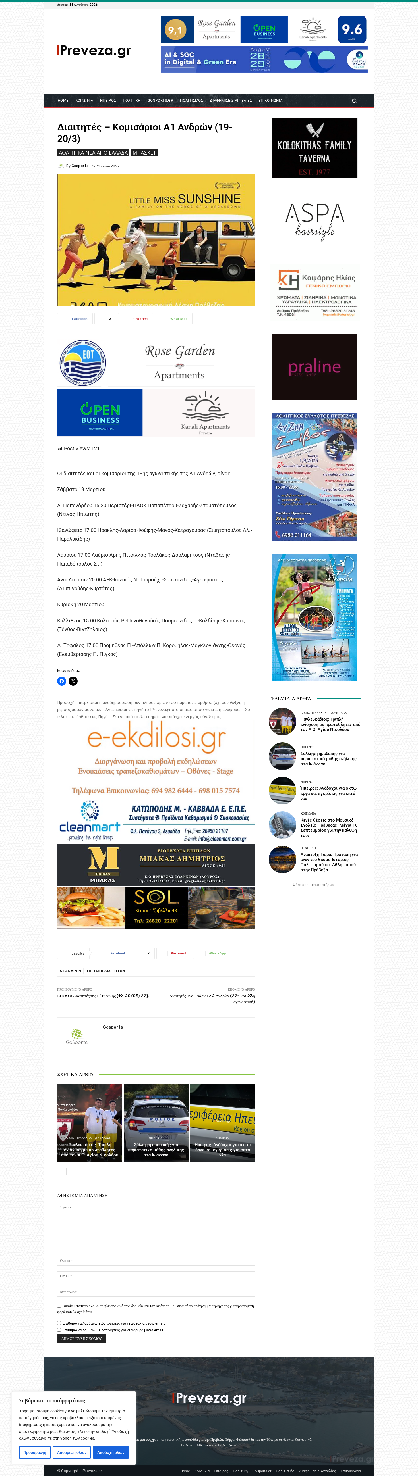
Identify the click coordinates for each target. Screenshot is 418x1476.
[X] (350, 4)
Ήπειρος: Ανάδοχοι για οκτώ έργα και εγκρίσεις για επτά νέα (222, 1150)
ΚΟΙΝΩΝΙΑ (308, 813)
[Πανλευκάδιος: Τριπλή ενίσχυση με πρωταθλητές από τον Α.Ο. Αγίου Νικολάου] (89, 1123)
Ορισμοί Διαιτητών (106, 971)
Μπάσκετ (144, 152)
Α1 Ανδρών (70, 971)
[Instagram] (343, 4)
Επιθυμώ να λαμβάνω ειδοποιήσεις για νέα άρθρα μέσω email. (113, 1330)
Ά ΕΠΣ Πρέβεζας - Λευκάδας (89, 1137)
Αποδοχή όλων (111, 1452)
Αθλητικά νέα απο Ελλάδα (93, 152)
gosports (79, 166)
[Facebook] (330, 4)
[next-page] (69, 1171)
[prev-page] (60, 1171)
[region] (73, 1428)
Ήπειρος (155, 1137)
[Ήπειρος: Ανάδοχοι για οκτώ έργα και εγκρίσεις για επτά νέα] (222, 1123)
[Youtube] (357, 4)
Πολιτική (308, 848)
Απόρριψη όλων (71, 1452)
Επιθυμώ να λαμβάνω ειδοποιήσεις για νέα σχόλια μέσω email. (114, 1323)
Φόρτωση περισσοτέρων (313, 884)
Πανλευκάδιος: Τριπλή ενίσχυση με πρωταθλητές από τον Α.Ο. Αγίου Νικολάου (89, 1150)
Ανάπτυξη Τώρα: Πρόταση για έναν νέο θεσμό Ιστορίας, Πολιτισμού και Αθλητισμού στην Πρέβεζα (329, 862)
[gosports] (61, 166)
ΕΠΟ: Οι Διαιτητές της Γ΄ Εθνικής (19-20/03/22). (103, 995)
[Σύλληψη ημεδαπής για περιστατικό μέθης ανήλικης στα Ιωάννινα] (156, 1123)
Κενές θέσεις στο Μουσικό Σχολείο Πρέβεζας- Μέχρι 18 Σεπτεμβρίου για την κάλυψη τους (329, 828)
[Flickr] (337, 4)
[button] (354, 100)
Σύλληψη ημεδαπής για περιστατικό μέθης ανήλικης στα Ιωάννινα (156, 1150)
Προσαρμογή (34, 1452)
